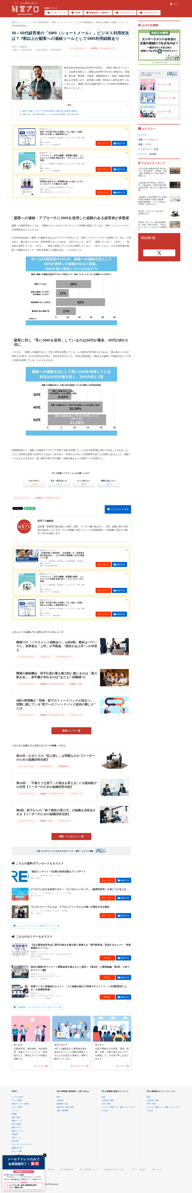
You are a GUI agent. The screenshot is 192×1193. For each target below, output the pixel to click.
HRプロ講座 (16, 1124)
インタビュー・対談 (148, 149)
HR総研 (15, 1134)
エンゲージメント (126, 13)
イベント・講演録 (147, 154)
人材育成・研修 (107, 1100)
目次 (69, 105)
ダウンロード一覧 (80, 1066)
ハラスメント (45, 657)
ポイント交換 (17, 1151)
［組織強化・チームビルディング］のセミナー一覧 (38, 1007)
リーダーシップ (76, 715)
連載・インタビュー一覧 (71, 836)
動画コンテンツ (17, 1131)
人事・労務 (106, 1104)
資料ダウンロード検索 (20, 1104)
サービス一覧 (41, 1066)
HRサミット (16, 1138)
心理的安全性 (63, 766)
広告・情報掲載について (88, 1170)
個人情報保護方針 (67, 1170)
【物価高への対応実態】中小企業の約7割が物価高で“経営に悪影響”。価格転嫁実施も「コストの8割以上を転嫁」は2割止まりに (152, 200)
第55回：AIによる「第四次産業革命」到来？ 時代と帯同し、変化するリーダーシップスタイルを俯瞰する (152, 226)
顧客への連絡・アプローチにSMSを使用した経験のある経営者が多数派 (49, 111)
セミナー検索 (17, 1107)
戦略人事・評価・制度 (65, 1107)
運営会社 (51, 1170)
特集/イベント (17, 1121)
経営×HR (15, 1141)
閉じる (45, 1155)
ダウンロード (103, 143)
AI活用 (77, 13)
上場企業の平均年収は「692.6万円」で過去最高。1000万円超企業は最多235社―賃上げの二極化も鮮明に (152, 186)
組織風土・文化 (76, 684)
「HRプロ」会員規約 (138, 1170)
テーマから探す (17, 1097)
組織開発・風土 (62, 1104)
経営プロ (16, 22)
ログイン (176, 4)
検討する (121, 143)
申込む (107, 958)
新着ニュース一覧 (71, 730)
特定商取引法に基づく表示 (114, 1170)
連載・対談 (16, 1117)
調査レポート (17, 1127)
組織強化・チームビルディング (103, 48)
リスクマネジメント (64, 657)
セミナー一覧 (122, 1066)
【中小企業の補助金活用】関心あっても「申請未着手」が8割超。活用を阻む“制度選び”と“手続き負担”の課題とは (152, 172)
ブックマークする (120, 509)
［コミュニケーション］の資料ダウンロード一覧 (37, 926)
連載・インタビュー (148, 139)
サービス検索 (17, 1100)
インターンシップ (58, 13)
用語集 (14, 1114)
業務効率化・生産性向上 (100, 13)
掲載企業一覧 (17, 1148)
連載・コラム (145, 144)
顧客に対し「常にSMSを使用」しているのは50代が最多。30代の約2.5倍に (51, 114)
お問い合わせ (157, 1170)
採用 (58, 1097)
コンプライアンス (150, 13)
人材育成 (60, 1100)
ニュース (26, 22)
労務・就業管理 (62, 1111)
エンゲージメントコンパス (22, 1144)
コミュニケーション (77, 48)
